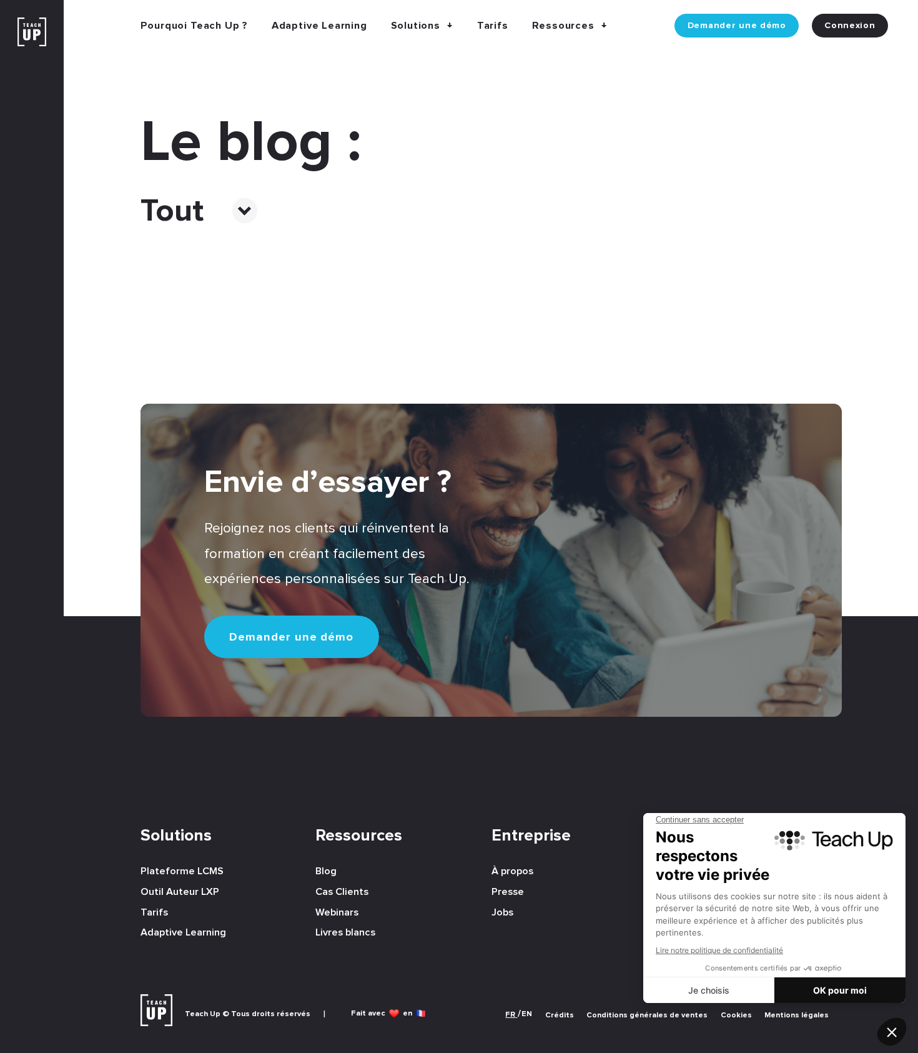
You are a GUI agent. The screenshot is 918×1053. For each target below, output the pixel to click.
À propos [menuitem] (512, 871)
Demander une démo (737, 25)
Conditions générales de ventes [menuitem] (647, 1015)
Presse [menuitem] (507, 892)
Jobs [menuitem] (502, 912)
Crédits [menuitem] (559, 1015)
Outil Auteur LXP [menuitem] (180, 892)
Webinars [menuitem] (336, 912)
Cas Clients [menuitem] (341, 892)
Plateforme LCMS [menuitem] (182, 871)
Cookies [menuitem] (736, 1015)
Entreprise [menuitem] (531, 835)
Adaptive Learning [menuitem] (183, 932)
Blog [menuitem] (326, 871)
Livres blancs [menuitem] (345, 932)
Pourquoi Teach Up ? (195, 26)
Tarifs (492, 26)
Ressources (563, 26)
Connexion (849, 25)
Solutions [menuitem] (176, 835)
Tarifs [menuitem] (154, 912)
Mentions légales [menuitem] (796, 1015)
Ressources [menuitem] (358, 835)
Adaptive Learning (319, 26)
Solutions (415, 26)
